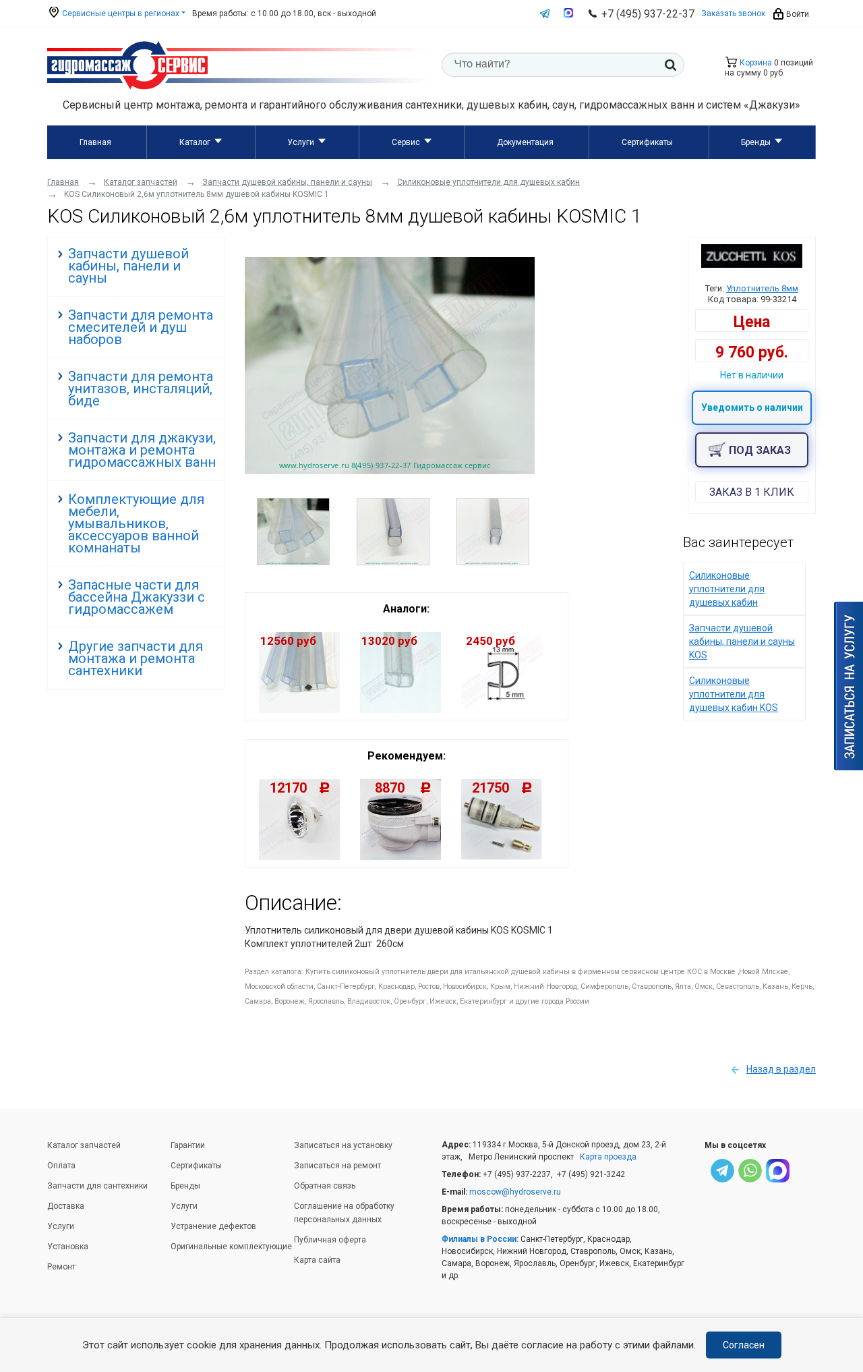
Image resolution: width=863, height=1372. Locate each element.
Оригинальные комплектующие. (232, 1246)
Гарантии (188, 1145)
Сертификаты (647, 142)
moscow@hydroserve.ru (515, 1192)
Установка (67, 1246)
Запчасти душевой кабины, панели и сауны (128, 266)
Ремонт (61, 1266)
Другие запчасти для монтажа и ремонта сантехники (135, 658)
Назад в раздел (781, 1069)
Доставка (65, 1206)
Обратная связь (324, 1186)
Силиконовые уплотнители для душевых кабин (727, 589)
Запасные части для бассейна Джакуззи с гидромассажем (136, 597)
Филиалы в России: (480, 1239)
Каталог (194, 142)
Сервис (406, 142)
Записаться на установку (343, 1145)
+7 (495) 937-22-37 (647, 13)
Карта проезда (608, 1157)
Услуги (300, 142)
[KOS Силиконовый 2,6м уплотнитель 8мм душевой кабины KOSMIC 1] (390, 470)
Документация (525, 142)
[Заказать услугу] (848, 686)
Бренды (756, 142)
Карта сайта (317, 1260)
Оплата (61, 1165)
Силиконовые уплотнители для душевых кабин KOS (733, 694)
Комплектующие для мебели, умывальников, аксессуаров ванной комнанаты (136, 523)
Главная (95, 142)
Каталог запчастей (84, 1145)
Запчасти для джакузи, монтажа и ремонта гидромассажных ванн (142, 450)
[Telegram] (722, 1173)
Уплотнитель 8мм (762, 288)
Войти (796, 14)
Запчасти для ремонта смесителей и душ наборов (140, 327)
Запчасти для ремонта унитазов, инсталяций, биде (140, 388)
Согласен (744, 1345)
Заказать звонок (733, 13)
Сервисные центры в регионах (119, 13)
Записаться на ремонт (337, 1165)
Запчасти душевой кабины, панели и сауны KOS (742, 641)
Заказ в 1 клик (751, 492)
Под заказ (760, 450)
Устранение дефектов (213, 1226)
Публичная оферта (330, 1240)
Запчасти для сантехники (97, 1186)
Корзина (755, 62)
